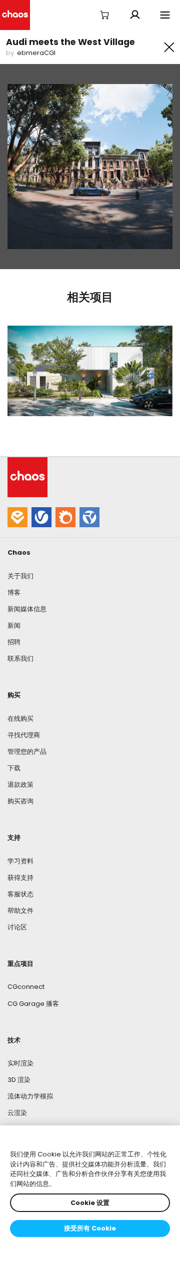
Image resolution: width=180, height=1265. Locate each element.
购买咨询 (21, 801)
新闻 (14, 625)
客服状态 (21, 894)
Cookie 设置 (90, 1202)
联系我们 (21, 658)
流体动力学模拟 (30, 1096)
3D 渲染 (19, 1079)
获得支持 (21, 877)
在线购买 (21, 718)
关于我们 (21, 576)
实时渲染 (21, 1063)
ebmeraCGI (36, 53)
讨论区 (17, 927)
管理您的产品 (27, 751)
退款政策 (21, 784)
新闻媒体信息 (27, 609)
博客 (14, 592)
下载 (14, 768)
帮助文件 (21, 910)
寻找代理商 (24, 735)
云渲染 (17, 1112)
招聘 (14, 642)
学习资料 (21, 861)
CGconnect (26, 986)
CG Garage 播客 (33, 1003)
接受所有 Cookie (90, 1228)
